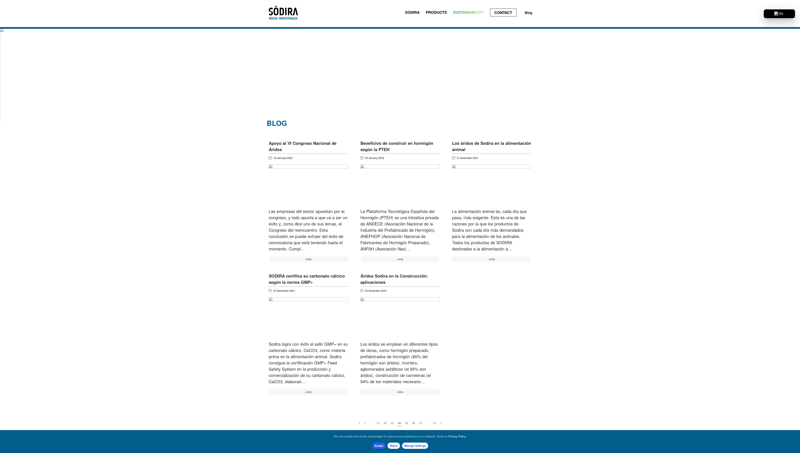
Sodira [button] (412, 12)
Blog (528, 12)
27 (420, 423)
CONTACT (503, 12)
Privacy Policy (457, 436)
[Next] (441, 423)
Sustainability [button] (468, 12)
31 (434, 423)
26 (413, 423)
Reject (394, 446)
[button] (779, 13)
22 (385, 423)
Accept (378, 446)
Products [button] (436, 12)
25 (406, 423)
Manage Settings (415, 446)
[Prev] (359, 423)
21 (378, 423)
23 (392, 423)
